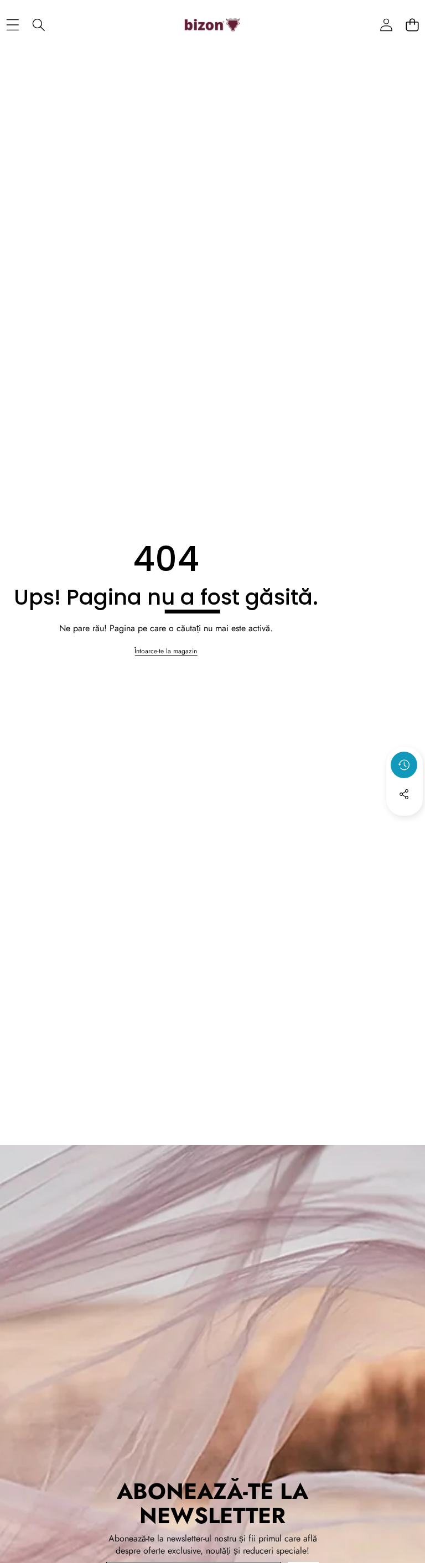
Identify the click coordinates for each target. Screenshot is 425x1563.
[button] (412, 24)
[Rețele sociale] (404, 794)
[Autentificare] (386, 24)
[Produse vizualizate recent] (404, 765)
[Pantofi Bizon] (212, 24)
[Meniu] (12, 24)
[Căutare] (38, 24)
